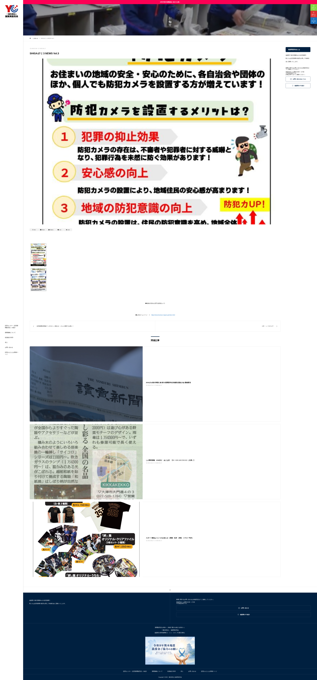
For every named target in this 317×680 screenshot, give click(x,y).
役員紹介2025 (9, 337)
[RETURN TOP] (170, 590)
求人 (6, 342)
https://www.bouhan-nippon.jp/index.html (163, 315)
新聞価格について (10, 332)
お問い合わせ (9, 347)
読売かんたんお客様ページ (11, 353)
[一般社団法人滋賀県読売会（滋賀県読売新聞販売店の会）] (11, 11)
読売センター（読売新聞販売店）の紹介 (11, 326)
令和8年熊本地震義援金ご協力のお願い (170, 2)
